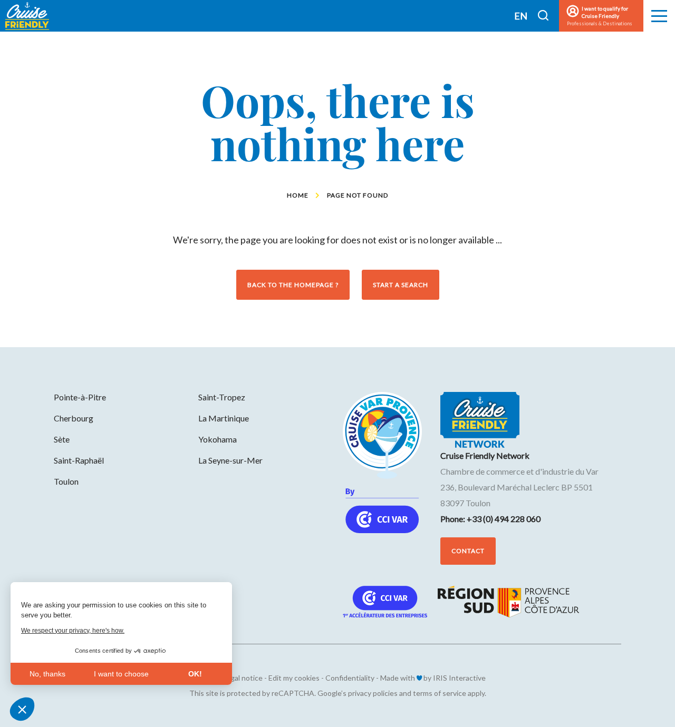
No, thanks (47, 674)
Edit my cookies (294, 677)
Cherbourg (73, 418)
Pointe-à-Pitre (80, 397)
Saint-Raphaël (79, 460)
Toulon (66, 481)
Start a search (400, 285)
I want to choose (121, 674)
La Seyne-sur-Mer (230, 460)
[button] (22, 709)
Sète (62, 439)
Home (297, 195)
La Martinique (223, 418)
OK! (195, 674)
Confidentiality (349, 677)
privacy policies (373, 693)
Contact (468, 551)
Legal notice (243, 677)
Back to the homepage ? (293, 285)
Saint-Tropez (221, 397)
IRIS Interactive (459, 677)
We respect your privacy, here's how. (72, 630)
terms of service (439, 693)
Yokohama (217, 439)
